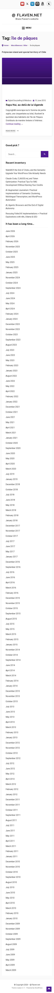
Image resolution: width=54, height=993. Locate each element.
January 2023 (11, 370)
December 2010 (13, 861)
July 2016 (10, 572)
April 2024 (10, 308)
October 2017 (12, 536)
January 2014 (11, 686)
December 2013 (13, 691)
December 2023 (13, 324)
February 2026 (12, 241)
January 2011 (11, 856)
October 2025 (12, 252)
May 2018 (10, 505)
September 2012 (13, 758)
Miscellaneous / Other (19, 45)
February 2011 (12, 851)
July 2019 (10, 474)
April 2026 (10, 236)
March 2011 (11, 846)
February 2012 (12, 789)
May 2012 (10, 774)
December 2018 (13, 484)
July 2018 (10, 494)
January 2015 (11, 644)
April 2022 (10, 391)
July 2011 (10, 825)
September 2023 (13, 340)
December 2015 (13, 598)
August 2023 (11, 345)
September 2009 (13, 939)
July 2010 (10, 887)
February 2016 (12, 593)
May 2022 (10, 386)
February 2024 (12, 314)
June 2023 (10, 355)
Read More (10, 131)
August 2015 (11, 619)
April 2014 (10, 670)
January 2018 (11, 520)
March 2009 (11, 970)
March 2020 (11, 469)
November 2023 (13, 329)
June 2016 (10, 577)
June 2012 (10, 768)
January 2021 (11, 438)
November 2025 (13, 246)
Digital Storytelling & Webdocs (19, 100)
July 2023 (10, 350)
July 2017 (10, 541)
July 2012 (10, 763)
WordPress (38, 988)
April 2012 (10, 779)
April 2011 (10, 841)
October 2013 (12, 701)
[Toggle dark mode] (49, 4)
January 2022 (11, 402)
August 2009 (11, 944)
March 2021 (11, 432)
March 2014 (11, 675)
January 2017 (11, 556)
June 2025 (10, 257)
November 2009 (13, 929)
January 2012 (11, 794)
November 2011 (13, 805)
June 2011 (10, 830)
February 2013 (12, 732)
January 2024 (11, 319)
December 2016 (13, 562)
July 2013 (10, 706)
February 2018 (12, 515)
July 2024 (10, 293)
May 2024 (10, 303)
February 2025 (12, 267)
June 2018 (10, 500)
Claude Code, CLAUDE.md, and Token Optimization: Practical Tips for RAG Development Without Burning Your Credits (24, 181)
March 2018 (11, 510)
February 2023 (12, 365)
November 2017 (13, 531)
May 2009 (10, 960)
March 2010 (11, 908)
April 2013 (10, 722)
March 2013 (11, 727)
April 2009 (10, 965)
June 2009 (10, 954)
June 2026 (10, 231)
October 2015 (12, 608)
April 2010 (10, 903)
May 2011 (10, 836)
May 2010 (10, 898)
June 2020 (10, 453)
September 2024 (13, 288)
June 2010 (10, 892)
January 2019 (11, 479)
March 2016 (11, 588)
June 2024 (10, 298)
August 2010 (11, 882)
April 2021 (10, 427)
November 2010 (13, 867)
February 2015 (12, 639)
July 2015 (10, 624)
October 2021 (12, 412)
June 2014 (10, 665)
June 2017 (10, 546)
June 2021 (10, 417)
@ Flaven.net (27, 15)
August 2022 (11, 376)
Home (6, 45)
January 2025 (11, 272)
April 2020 (10, 464)
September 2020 (13, 448)
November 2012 (13, 748)
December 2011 (13, 799)
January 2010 (11, 918)
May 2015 (10, 629)
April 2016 (10, 582)
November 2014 (13, 650)
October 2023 (12, 334)
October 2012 (12, 753)
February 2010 (12, 913)
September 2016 (13, 567)
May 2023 (10, 360)
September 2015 (13, 613)
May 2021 (10, 422)
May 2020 (10, 458)
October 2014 (12, 655)
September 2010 (13, 877)
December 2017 (13, 526)
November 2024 (13, 277)
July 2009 (10, 949)
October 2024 (12, 283)
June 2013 (10, 712)
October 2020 (12, 443)
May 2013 (10, 717)
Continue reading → (14, 124)
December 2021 (13, 407)
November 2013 (13, 696)
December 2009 (13, 923)
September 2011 (13, 815)
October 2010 (12, 872)
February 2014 (12, 681)
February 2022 (12, 396)
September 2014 (13, 660)
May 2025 (10, 262)
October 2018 (12, 489)
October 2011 (12, 810)
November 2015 (13, 603)
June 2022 (10, 381)
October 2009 (12, 934)
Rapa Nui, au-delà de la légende (24, 105)
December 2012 (13, 743)
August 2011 (11, 820)
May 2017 (10, 551)
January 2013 (11, 737)
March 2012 (11, 784)
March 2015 (11, 634)
